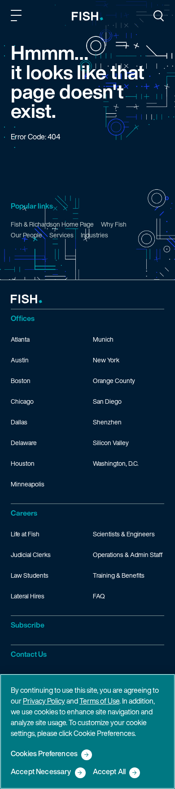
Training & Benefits (118, 575)
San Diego (107, 401)
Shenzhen (107, 422)
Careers (24, 513)
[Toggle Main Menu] (17, 17)
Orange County (114, 380)
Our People (26, 235)
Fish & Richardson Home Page (52, 224)
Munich (103, 339)
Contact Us (29, 654)
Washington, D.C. (116, 463)
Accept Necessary (41, 772)
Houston (23, 463)
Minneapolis (27, 484)
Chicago (22, 401)
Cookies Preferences (44, 754)
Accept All (109, 772)
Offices (23, 318)
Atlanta (20, 339)
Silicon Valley (111, 442)
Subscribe (27, 625)
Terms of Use (99, 700)
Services (61, 235)
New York (106, 360)
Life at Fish (25, 534)
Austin (20, 360)
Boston (21, 380)
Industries (94, 235)
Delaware (24, 442)
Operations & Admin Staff (127, 554)
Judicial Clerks (31, 554)
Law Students (29, 575)
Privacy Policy (44, 700)
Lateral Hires (27, 596)
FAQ (99, 596)
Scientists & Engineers (124, 534)
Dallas (19, 422)
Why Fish (114, 224)
